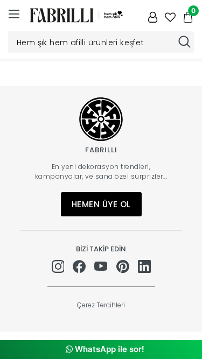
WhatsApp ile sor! (108, 349)
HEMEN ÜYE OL (101, 204)
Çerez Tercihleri (101, 304)
